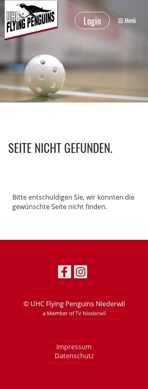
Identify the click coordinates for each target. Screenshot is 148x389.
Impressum (74, 346)
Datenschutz (74, 355)
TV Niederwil (90, 313)
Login (92, 20)
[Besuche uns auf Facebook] (64, 273)
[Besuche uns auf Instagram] (80, 273)
